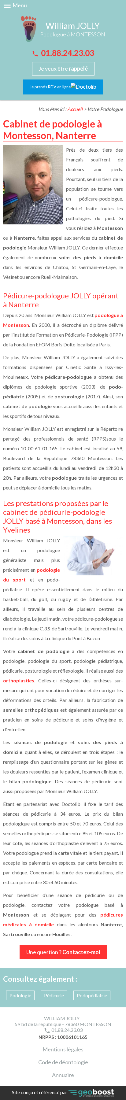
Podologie (20, 995)
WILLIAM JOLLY (62, 1018)
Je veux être (63, 68)
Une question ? (63, 952)
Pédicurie (54, 995)
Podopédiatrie (92, 995)
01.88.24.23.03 (63, 53)
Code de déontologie (63, 1062)
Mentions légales (63, 1049)
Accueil (75, 109)
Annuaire (63, 1075)
